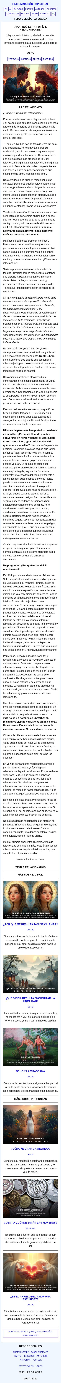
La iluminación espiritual (30, 4)
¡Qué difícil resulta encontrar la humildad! (30, 999)
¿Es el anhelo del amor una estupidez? (30, 1298)
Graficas (26, 59)
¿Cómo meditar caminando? (30, 1148)
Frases (29, 9)
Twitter (18, 1356)
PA (6, 9)
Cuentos (18, 9)
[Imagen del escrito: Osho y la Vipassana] (30, 1066)
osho (30, 930)
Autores (39, 9)
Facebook (29, 1356)
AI (10, 9)
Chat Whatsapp (21, 1352)
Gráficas (45, 14)
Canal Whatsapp (39, 1352)
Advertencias (26, 1366)
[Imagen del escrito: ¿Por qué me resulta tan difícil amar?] (30, 919)
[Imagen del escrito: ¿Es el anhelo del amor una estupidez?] (30, 1291)
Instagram (25, 1360)
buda (30, 1155)
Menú (35, 14)
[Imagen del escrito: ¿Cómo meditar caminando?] (30, 1143)
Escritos (51, 9)
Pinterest (41, 1356)
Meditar (25, 14)
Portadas (13, 59)
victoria (30, 1228)
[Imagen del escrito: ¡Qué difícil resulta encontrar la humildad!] (30, 993)
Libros (39, 1366)
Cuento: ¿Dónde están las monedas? (30, 1222)
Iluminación (12, 14)
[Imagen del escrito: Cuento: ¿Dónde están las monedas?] (30, 1217)
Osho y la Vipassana (30, 1071)
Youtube (37, 1360)
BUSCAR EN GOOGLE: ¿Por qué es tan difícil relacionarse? (30, 1334)
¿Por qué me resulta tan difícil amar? (30, 924)
